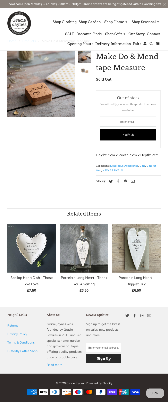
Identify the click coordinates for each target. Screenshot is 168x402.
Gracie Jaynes (75, 383)
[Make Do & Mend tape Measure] (41, 117)
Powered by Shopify (99, 383)
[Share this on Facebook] (117, 181)
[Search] (152, 44)
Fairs (137, 44)
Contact (153, 34)
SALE (69, 34)
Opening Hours (80, 44)
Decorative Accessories (124, 165)
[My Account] (145, 44)
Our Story (136, 34)
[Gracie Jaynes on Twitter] (127, 315)
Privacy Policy (17, 334)
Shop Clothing (65, 22)
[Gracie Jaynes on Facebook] (135, 315)
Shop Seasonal (145, 22)
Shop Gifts (115, 34)
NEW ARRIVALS (112, 170)
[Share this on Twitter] (110, 181)
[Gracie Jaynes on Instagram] (142, 315)
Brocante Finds (89, 34)
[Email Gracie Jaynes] (149, 315)
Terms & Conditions (21, 342)
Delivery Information (113, 44)
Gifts (142, 165)
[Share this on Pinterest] (125, 181)
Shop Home (115, 22)
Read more (54, 365)
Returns (12, 325)
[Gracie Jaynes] (19, 23)
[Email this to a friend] (132, 181)
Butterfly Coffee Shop (22, 351)
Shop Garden (90, 22)
